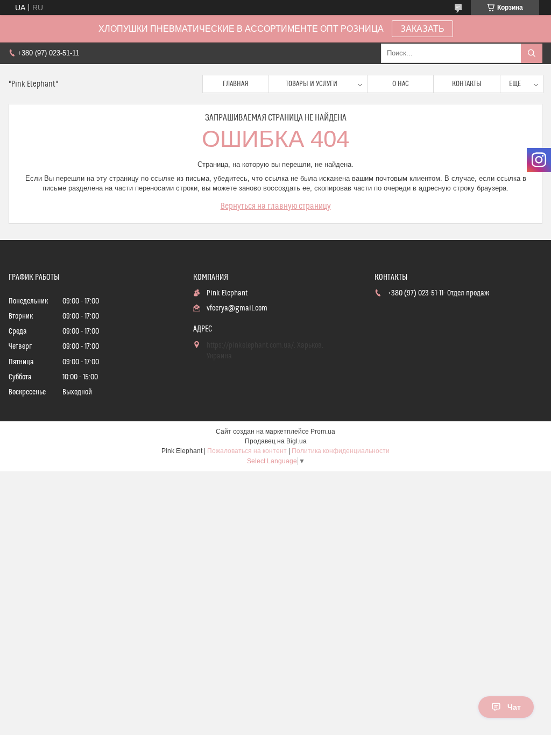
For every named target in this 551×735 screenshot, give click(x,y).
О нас (400, 84)
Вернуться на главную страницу (276, 206)
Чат (514, 707)
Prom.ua (322, 431)
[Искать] (531, 53)
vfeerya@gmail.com (237, 308)
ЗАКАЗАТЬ (422, 28)
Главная (236, 84)
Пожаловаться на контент (247, 451)
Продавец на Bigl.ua (276, 441)
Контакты (467, 84)
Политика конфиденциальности (341, 451)
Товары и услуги (311, 84)
